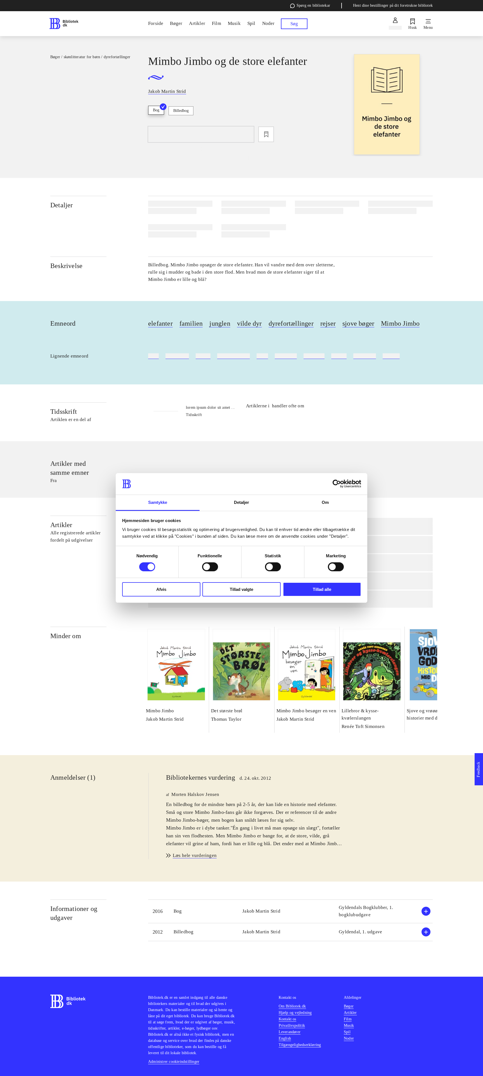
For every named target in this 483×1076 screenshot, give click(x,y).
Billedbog (181, 111)
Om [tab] (325, 502)
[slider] (387, 105)
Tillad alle (322, 589)
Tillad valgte (241, 589)
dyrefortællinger (291, 323)
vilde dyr (249, 323)
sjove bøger (358, 323)
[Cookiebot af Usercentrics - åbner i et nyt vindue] (336, 484)
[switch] (210, 566)
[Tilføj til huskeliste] (266, 134)
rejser (328, 323)
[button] (290, 911)
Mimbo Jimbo (400, 323)
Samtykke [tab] (157, 502)
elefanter (160, 323)
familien (191, 323)
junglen (219, 323)
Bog (156, 110)
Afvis (161, 589)
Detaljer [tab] (241, 502)
